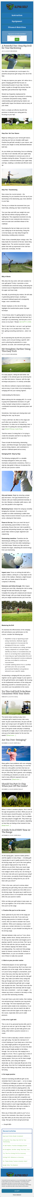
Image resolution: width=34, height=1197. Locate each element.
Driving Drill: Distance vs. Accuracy (13, 1157)
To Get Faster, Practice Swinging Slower (15, 1145)
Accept (17, 1191)
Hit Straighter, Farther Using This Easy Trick (16, 350)
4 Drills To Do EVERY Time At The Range (16, 831)
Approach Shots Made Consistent (13, 1136)
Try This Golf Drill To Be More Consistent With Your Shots (16, 692)
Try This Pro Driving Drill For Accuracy (14, 1153)
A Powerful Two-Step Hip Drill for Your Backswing (17, 47)
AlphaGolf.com (17, 7)
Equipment (17, 21)
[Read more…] (11, 735)
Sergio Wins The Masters (10, 1165)
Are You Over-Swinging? (14, 740)
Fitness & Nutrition (17, 27)
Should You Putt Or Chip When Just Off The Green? (15, 785)
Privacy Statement (17, 1194)
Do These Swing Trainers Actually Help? (15, 1161)
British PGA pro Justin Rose (13, 429)
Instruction (17, 15)
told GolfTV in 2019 (25, 322)
